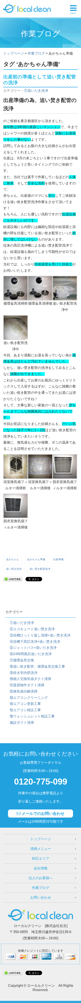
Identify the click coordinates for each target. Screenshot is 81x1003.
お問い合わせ (40, 897)
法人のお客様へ (41, 878)
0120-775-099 (40, 781)
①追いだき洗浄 (36, 90)
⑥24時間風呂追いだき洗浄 (31, 654)
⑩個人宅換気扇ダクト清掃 (30, 679)
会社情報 (41, 868)
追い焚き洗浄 (14, 568)
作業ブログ (40, 888)
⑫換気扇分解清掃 (23, 691)
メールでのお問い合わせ (42, 813)
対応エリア (40, 858)
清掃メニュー (40, 849)
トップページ (40, 839)
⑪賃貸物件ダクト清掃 (27, 685)
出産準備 (58, 559)
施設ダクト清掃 (22, 722)
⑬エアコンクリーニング (29, 697)
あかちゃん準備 (36, 559)
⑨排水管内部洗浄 (23, 673)
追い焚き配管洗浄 (40, 568)
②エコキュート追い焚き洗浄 (32, 629)
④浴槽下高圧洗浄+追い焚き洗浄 (35, 641)
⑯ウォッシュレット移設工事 (32, 716)
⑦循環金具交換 (22, 660)
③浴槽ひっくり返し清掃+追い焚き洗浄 (40, 635)
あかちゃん (12, 559)
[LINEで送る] (12, 579)
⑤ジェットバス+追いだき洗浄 (33, 647)
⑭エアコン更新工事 (25, 704)
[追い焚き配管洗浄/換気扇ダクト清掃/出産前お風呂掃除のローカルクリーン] (27, 7)
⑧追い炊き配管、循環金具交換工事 (37, 666)
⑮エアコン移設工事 (25, 710)
